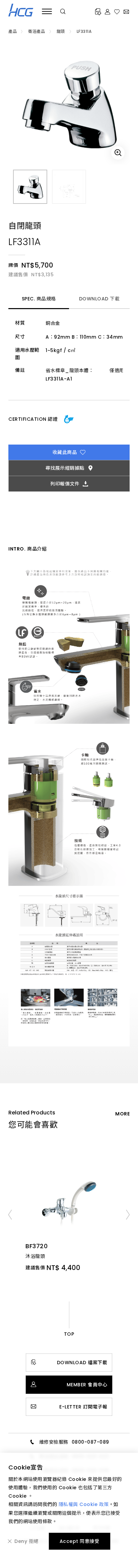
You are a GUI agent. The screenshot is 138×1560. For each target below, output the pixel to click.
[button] (9, 1214)
